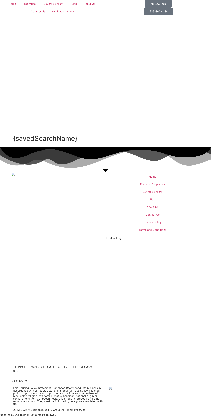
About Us (89, 3)
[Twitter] (119, 247)
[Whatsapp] (155, 247)
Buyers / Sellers (53, 3)
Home (12, 3)
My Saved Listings (63, 11)
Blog (74, 3)
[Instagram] (128, 247)
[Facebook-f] (110, 247)
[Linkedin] (146, 247)
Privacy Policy (152, 222)
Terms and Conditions (152, 229)
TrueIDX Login (114, 238)
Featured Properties (152, 184)
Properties (29, 3)
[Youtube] (137, 247)
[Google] (164, 247)
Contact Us (38, 11)
